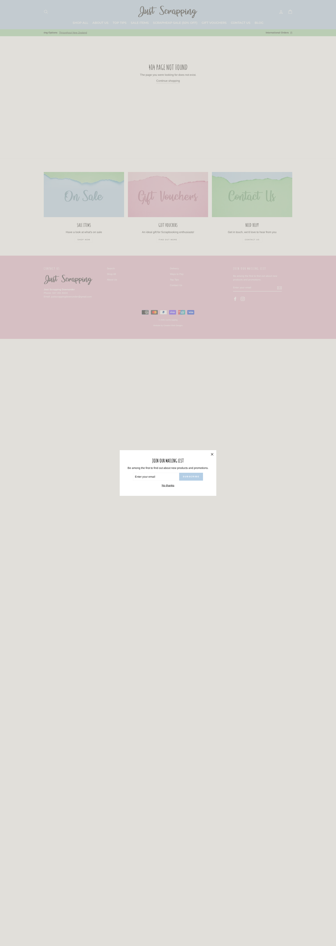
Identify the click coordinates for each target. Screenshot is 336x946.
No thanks (168, 485)
